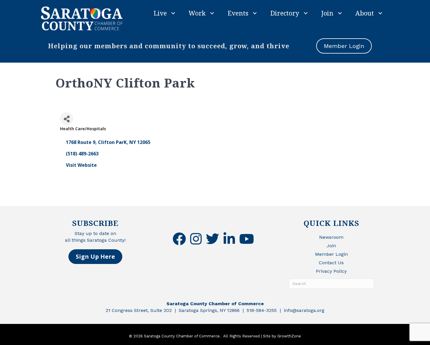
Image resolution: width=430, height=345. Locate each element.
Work (197, 12)
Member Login (331, 254)
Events (238, 12)
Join (327, 12)
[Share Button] (66, 118)
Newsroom (331, 237)
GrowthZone (289, 336)
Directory (284, 12)
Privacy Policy (331, 271)
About (364, 12)
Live (160, 12)
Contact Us (331, 262)
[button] (95, 256)
